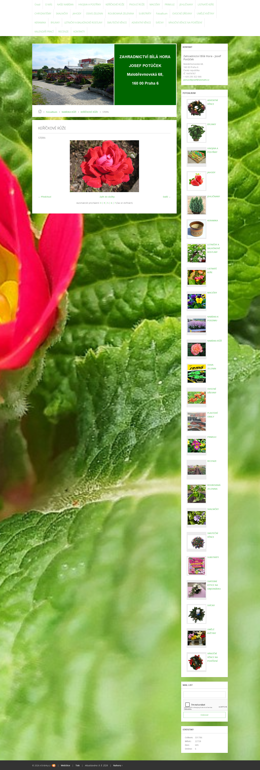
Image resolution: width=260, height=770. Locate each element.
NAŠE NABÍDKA (65, 4)
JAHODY (77, 13)
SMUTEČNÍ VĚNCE (117, 22)
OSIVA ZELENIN (211, 366)
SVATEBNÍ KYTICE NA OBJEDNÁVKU (214, 585)
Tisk (78, 765)
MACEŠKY (155, 4)
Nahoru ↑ (118, 765)
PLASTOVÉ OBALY (212, 414)
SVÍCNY (160, 22)
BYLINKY (55, 22)
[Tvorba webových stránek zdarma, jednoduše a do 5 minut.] (54, 765)
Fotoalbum (161, 13)
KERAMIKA (40, 22)
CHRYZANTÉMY (43, 13)
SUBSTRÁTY (145, 13)
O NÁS (48, 4)
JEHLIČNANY (186, 4)
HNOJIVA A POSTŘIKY (89, 4)
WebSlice (65, 765)
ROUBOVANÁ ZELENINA (121, 13)
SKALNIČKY (62, 13)
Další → (167, 196)
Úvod (37, 4)
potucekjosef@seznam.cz (196, 79)
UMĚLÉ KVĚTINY (205, 13)
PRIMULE (170, 4)
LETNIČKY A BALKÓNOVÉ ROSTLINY (83, 22)
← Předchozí (44, 196)
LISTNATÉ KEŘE (206, 4)
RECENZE (63, 31)
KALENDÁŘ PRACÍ (44, 31)
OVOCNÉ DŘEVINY (182, 13)
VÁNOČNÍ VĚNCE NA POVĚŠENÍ (185, 22)
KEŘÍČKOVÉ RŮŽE (115, 4)
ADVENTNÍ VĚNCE (141, 22)
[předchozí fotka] (43, 166)
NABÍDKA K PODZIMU (212, 318)
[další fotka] (165, 166)
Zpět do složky (107, 196)
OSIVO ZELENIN (94, 13)
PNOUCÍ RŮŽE (137, 4)
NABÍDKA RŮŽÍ (69, 111)
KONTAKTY (79, 31)
